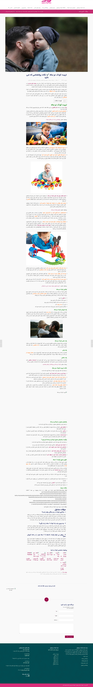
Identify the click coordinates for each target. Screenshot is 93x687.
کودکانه (77, 650)
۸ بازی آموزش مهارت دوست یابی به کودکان (51, 286)
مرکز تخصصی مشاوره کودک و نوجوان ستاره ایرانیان (36, 80)
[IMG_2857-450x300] (46, 44)
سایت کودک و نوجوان (83, 650)
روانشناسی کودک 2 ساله (44, 574)
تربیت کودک (85, 656)
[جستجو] (8, 8)
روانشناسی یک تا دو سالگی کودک (53, 119)
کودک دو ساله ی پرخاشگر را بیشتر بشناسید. (51, 364)
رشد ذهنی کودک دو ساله (54, 574)
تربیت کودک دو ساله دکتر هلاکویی (48, 572)
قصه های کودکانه (85, 661)
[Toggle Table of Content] (63, 101)
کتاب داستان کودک (84, 663)
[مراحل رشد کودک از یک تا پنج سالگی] (11, 590)
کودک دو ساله (51, 80)
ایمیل (56, 615)
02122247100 (27, 661)
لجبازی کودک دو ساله (55, 210)
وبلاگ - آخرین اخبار (83, 11)
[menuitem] (81, 8)
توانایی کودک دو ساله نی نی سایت (34, 572)
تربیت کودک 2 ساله (58, 572)
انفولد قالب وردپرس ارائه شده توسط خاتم (69, 685)
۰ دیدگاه (56, 80)
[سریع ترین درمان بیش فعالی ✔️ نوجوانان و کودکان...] (92, 343)
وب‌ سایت (55, 620)
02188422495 (26, 654)
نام (56, 611)
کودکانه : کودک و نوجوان (79, 685)
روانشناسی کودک (84, 658)
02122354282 (26, 668)
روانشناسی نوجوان (84, 665)
